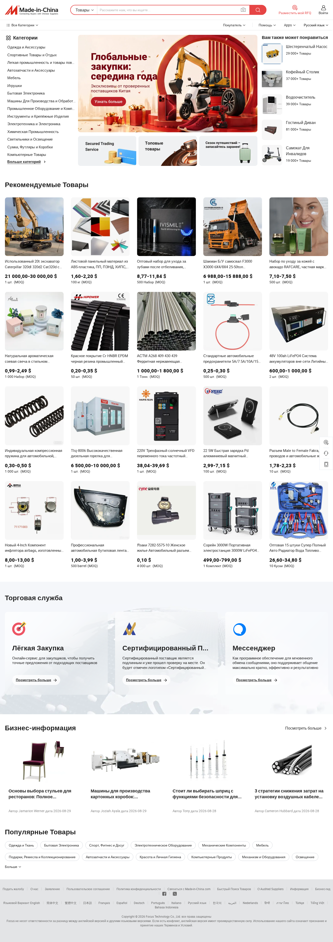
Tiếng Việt (317, 903)
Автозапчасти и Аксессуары (31, 70)
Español (122, 903)
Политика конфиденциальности (139, 889)
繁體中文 (71, 903)
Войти (323, 12)
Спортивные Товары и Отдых (32, 54)
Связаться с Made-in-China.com (189, 889)
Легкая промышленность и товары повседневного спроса (41, 62)
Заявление (52, 889)
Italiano (176, 903)
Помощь (265, 25)
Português (158, 903)
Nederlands (250, 903)
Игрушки (14, 85)
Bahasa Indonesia (166, 907)
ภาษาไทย (282, 903)
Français (104, 903)
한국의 (217, 903)
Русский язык (197, 903)
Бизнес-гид (322, 889)
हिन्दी (267, 903)
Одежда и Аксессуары (26, 47)
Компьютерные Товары (26, 154)
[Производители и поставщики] (31, 10)
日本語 (87, 903)
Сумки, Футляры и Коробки (30, 146)
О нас (34, 889)
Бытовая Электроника (26, 93)
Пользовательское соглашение (88, 889)
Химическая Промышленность (33, 131)
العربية (232, 903)
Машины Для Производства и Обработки (41, 100)
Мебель (14, 77)
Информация (299, 889)
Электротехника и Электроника (33, 123)
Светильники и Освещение (30, 139)
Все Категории (22, 25)
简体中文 (52, 903)
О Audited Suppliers (270, 889)
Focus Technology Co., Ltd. (163, 916)
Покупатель (232, 25)
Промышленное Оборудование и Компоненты (41, 108)
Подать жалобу (13, 889)
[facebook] (164, 893)
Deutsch (139, 903)
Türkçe (299, 903)
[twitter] (175, 893)
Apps (288, 25)
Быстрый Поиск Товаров (234, 889)
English (35, 903)
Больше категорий (24, 162)
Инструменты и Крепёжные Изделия (38, 116)
